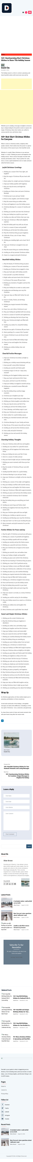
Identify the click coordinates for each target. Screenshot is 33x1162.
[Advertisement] (16, 36)
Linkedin (7, 1112)
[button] (30, 12)
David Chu (15, 1000)
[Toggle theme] (23, 12)
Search (29, 846)
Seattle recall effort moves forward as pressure (21, 926)
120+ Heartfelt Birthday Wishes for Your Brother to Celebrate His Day (21, 1024)
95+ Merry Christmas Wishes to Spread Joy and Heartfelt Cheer (22, 1038)
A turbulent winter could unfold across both (23, 902)
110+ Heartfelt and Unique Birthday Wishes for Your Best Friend (21, 1011)
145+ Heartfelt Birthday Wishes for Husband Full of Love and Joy (21, 997)
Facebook (7, 1104)
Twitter (7, 1108)
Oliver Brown (17, 905)
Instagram (7, 1115)
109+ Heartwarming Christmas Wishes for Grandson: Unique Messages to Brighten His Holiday (17, 776)
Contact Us (4, 1090)
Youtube (7, 1119)
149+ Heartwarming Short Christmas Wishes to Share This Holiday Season (15, 59)
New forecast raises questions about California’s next (22, 914)
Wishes (3, 54)
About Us (3, 1086)
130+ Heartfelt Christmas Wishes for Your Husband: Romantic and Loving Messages (16, 767)
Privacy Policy (4, 1093)
